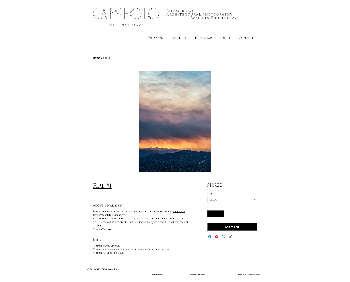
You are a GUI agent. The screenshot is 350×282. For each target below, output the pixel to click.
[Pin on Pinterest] (216, 236)
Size (210, 193)
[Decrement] (210, 214)
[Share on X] (230, 236)
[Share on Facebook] (209, 236)
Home (96, 58)
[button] (179, 38)
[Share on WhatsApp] (223, 236)
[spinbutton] (215, 214)
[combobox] (232, 200)
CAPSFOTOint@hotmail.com (248, 274)
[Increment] (221, 214)
